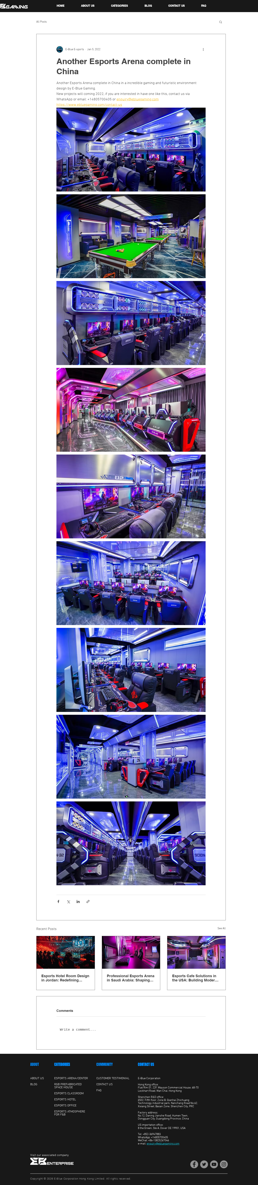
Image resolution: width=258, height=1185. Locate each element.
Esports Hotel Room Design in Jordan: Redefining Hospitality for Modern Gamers (65, 978)
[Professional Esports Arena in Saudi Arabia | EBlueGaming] (131, 952)
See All (221, 928)
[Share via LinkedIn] (78, 901)
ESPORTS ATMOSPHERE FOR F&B (69, 1113)
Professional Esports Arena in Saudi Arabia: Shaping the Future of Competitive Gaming (130, 978)
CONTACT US (146, 1064)
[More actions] (203, 49)
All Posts (41, 22)
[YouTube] (214, 1164)
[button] (221, 21)
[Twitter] (204, 1164)
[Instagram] (224, 1164)
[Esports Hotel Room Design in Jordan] (65, 952)
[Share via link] (88, 901)
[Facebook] (194, 1164)
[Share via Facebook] (58, 901)
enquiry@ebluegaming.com (163, 1143)
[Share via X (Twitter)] (68, 901)
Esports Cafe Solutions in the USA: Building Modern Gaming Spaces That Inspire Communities (196, 978)
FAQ (98, 1090)
